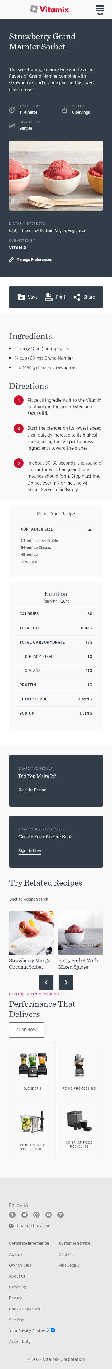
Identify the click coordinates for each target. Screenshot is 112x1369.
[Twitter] (24, 1215)
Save (33, 297)
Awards (15, 1254)
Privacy (15, 1297)
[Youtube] (48, 1215)
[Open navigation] (100, 8)
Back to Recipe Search (28, 899)
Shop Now (26, 1029)
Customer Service (74, 1243)
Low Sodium (42, 230)
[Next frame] (65, 982)
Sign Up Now (30, 850)
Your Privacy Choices (27, 1330)
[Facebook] (12, 1215)
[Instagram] (60, 1215)
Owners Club (20, 1265)
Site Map (16, 1319)
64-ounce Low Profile (39, 540)
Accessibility (19, 1341)
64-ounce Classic (36, 547)
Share (89, 297)
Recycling (17, 1287)
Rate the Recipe (32, 789)
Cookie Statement (24, 1309)
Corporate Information (29, 1243)
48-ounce (29, 554)
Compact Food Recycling (79, 1144)
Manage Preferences (34, 259)
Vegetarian (77, 230)
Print (60, 297)
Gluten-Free (19, 230)
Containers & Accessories (32, 1147)
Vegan (60, 230)
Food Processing (79, 1088)
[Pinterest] (36, 1215)
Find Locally (69, 1265)
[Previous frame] (46, 982)
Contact (66, 1254)
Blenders (33, 1088)
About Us (17, 1276)
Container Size (37, 529)
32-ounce (29, 561)
